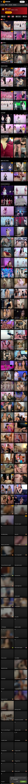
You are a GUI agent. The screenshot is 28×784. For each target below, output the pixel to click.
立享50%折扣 (8, 12)
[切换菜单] (1, 2)
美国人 (4, 42)
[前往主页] (8, 1)
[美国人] (13, 16)
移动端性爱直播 (5, 136)
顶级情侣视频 (4, 66)
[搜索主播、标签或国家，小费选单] (26, 5)
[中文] (8, 16)
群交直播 (3, 89)
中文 (4, 19)
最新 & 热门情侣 (5, 160)
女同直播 (3, 112)
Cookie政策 (15, 779)
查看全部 (25, 19)
